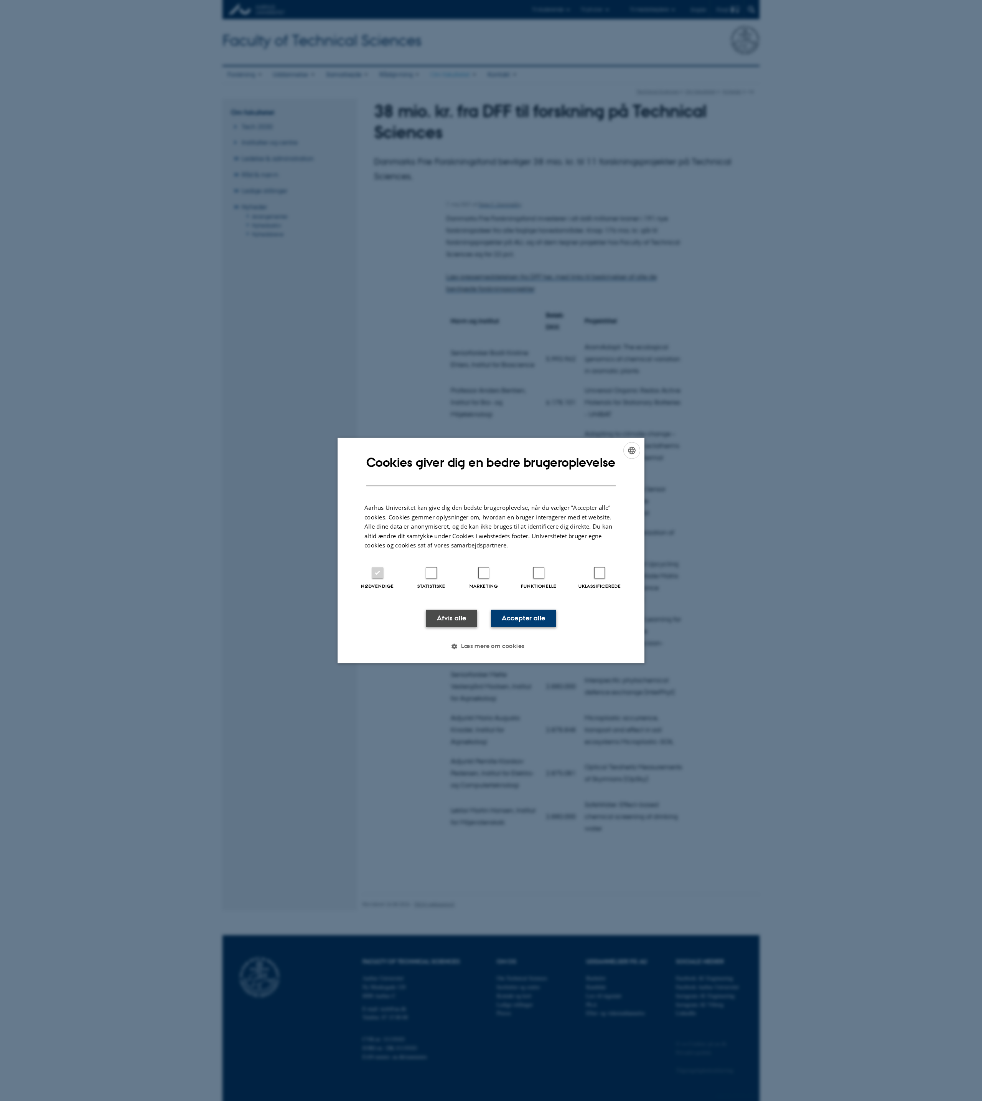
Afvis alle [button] (451, 618)
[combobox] (632, 450)
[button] (490, 646)
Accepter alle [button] (523, 618)
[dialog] (491, 550)
